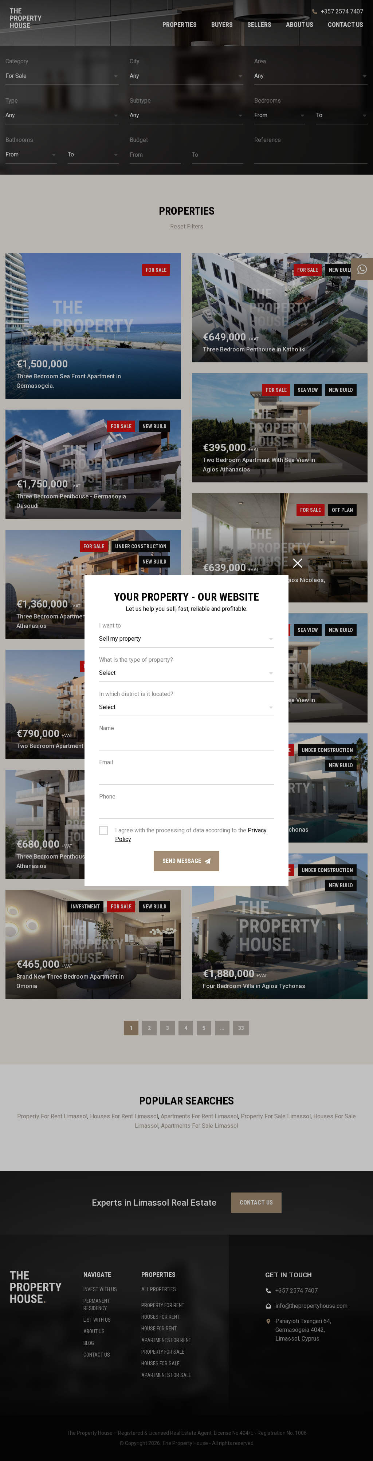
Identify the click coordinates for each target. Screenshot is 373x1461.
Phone (107, 796)
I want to (110, 625)
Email (106, 762)
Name (106, 728)
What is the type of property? (136, 659)
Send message (181, 860)
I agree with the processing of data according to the (191, 835)
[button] (186, 639)
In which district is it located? (136, 693)
